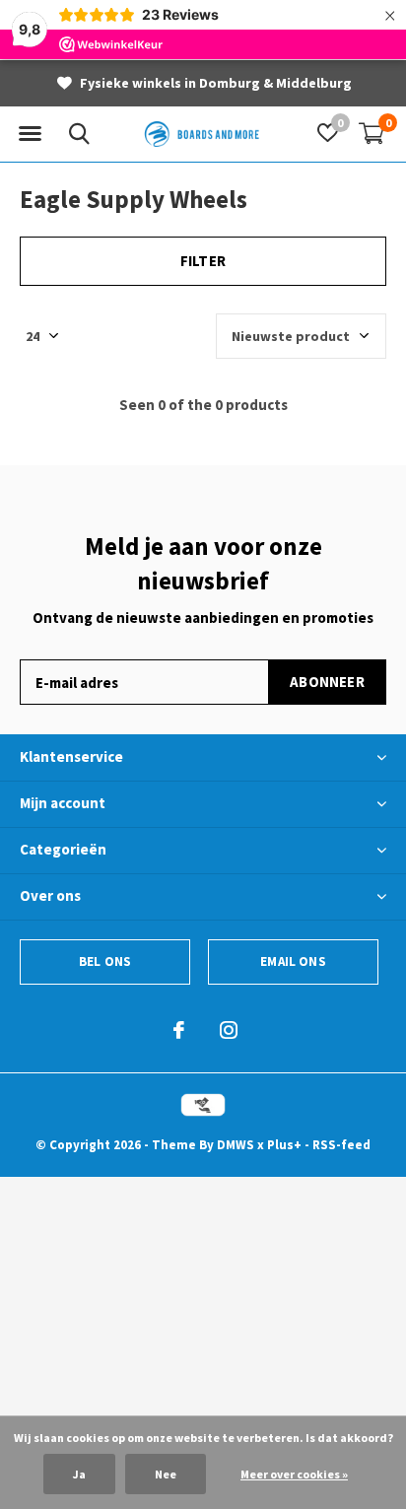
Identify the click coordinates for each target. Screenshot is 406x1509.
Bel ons (105, 961)
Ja (79, 1474)
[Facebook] (178, 1030)
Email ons (293, 961)
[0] (371, 133)
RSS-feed (341, 1144)
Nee (165, 1474)
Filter (203, 260)
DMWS (235, 1144)
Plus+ (284, 1144)
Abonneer (327, 681)
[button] (29, 134)
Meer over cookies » (294, 1474)
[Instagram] (228, 1030)
